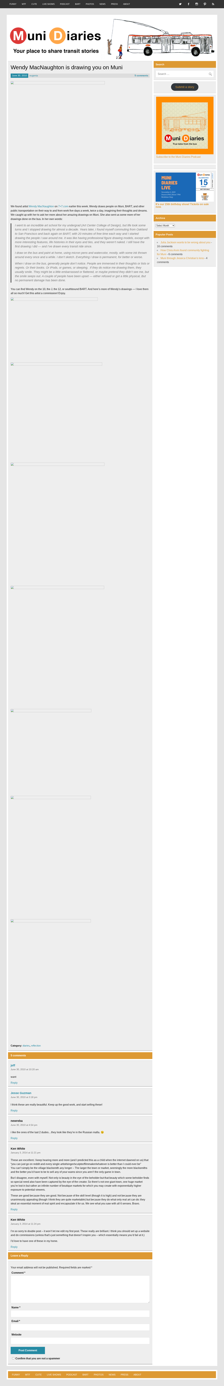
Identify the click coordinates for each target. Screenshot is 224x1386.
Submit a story (184, 87)
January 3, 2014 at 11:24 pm (26, 1223)
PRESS (114, 4)
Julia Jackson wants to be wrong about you (185, 242)
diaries (26, 1045)
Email (15, 1321)
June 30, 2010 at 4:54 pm (24, 1125)
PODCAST (65, 4)
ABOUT (126, 4)
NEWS (102, 4)
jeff (13, 1065)
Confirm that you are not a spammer (37, 1358)
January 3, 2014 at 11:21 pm (26, 1152)
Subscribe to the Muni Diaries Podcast (178, 156)
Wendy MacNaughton (41, 206)
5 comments (141, 75)
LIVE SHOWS (48, 4)
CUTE (34, 4)
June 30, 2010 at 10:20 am (25, 1069)
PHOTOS (90, 4)
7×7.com (63, 206)
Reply (14, 1082)
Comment (18, 1273)
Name (15, 1307)
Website (16, 1334)
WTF (24, 4)
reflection (36, 1045)
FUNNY (13, 4)
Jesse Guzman (21, 1093)
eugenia (34, 75)
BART (77, 4)
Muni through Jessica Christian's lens (182, 258)
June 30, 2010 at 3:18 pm (24, 1097)
